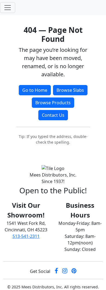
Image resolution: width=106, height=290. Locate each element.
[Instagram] (64, 271)
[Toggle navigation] (7, 7)
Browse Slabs (70, 90)
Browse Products (53, 103)
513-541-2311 (26, 236)
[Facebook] (56, 271)
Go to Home (34, 90)
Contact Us (53, 115)
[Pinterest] (73, 271)
